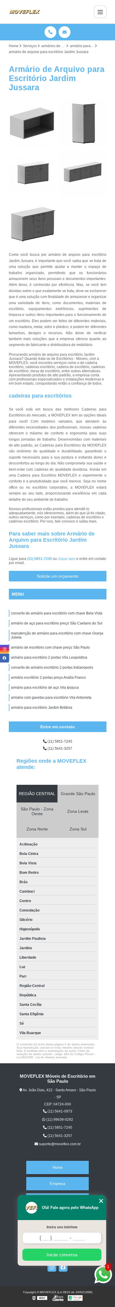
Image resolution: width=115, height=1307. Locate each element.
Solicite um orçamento (57, 576)
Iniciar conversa (62, 1254)
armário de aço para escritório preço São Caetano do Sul (56, 623)
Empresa (57, 1183)
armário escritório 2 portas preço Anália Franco (48, 677)
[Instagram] (51, 1267)
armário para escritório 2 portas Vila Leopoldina (49, 657)
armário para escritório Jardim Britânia (41, 708)
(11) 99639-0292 (59, 1120)
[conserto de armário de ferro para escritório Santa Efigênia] (82, 173)
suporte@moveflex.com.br (59, 1144)
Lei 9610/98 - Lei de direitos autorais (42, 1057)
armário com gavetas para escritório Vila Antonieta (51, 697)
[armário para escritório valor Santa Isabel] (82, 123)
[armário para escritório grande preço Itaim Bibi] (32, 224)
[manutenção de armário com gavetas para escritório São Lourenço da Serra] (32, 123)
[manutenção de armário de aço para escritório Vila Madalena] (32, 173)
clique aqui (66, 559)
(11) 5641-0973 (59, 1111)
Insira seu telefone (62, 1227)
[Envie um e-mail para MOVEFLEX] (64, 32)
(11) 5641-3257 (59, 748)
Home (57, 1167)
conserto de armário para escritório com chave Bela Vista (56, 613)
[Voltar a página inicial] (24, 12)
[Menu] (100, 12)
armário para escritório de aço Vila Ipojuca (45, 687)
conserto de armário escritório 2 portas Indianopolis (52, 667)
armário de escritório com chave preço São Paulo (50, 647)
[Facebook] (63, 1267)
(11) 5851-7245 (40, 559)
